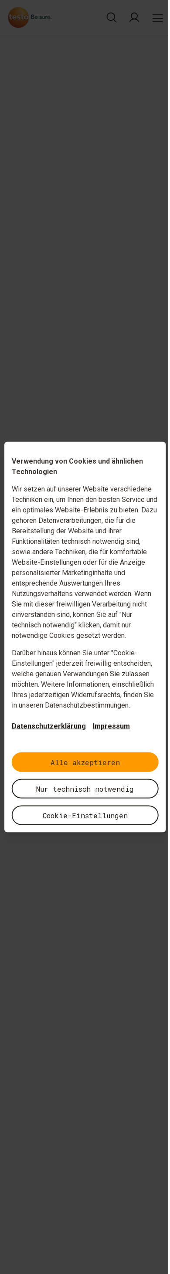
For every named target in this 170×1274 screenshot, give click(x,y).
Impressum (111, 726)
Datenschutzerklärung (49, 726)
